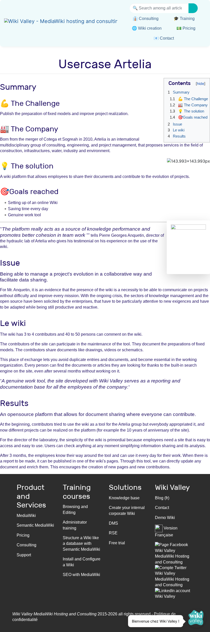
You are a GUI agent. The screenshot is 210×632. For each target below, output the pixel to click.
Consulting (26, 545)
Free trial (117, 543)
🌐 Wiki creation (147, 28)
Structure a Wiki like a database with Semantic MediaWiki (81, 543)
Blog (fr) (162, 498)
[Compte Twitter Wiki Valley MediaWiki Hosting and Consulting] (174, 576)
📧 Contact (164, 38)
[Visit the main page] (60, 22)
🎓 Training (184, 18)
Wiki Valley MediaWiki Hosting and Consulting (54, 614)
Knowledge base (124, 498)
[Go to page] (193, 8)
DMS (113, 523)
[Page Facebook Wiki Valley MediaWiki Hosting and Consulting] (174, 553)
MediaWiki (26, 515)
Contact (162, 507)
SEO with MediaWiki (81, 574)
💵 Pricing (185, 28)
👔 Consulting (146, 18)
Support (24, 555)
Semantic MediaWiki (35, 525)
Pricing (23, 535)
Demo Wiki (165, 517)
